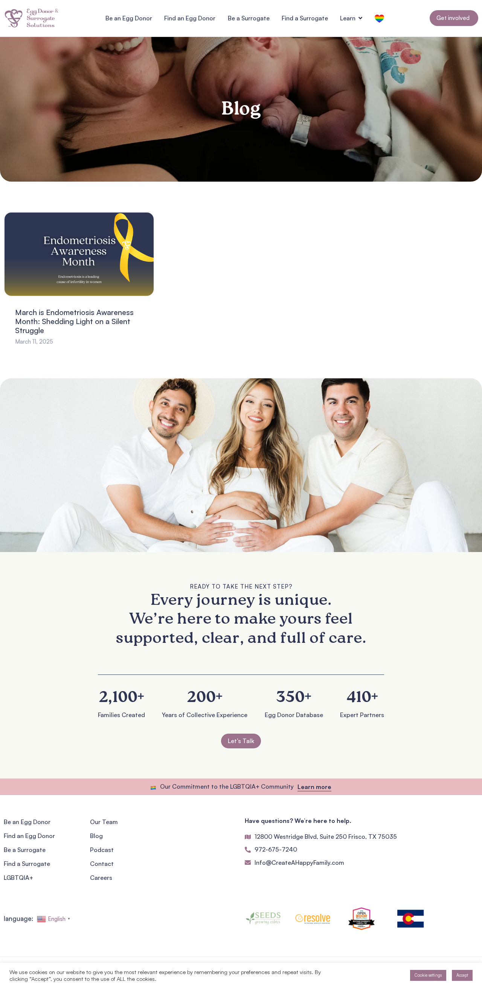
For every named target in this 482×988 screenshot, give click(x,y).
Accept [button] (462, 975)
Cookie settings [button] (428, 975)
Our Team (104, 822)
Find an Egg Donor (29, 836)
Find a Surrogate (27, 863)
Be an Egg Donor (27, 822)
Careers (101, 877)
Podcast (102, 849)
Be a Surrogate (25, 849)
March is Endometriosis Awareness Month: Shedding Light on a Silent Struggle (74, 321)
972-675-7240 (276, 849)
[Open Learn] (360, 18)
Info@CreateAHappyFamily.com (299, 862)
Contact (102, 863)
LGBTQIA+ (18, 877)
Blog (96, 836)
